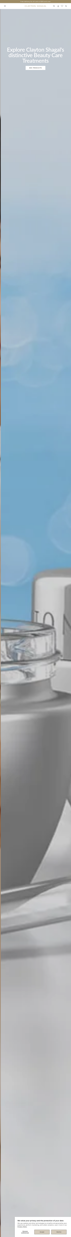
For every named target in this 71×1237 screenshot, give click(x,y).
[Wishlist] (62, 6)
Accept (42, 1232)
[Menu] (5, 6)
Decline (58, 1232)
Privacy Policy (22, 1227)
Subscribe (40, 65)
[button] (54, 6)
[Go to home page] (35, 6)
